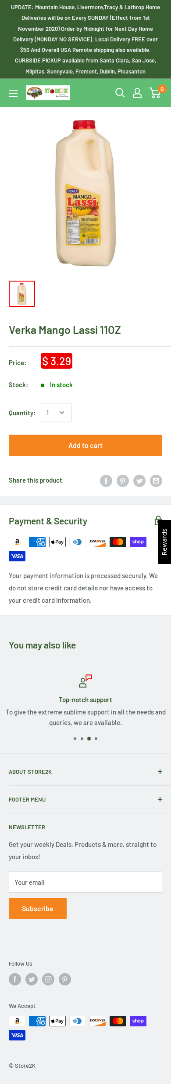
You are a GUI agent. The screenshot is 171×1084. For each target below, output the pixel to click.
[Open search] (120, 93)
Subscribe (37, 908)
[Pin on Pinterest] (123, 480)
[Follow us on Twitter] (31, 979)
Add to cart (85, 445)
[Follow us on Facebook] (15, 979)
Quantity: (22, 413)
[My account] (137, 93)
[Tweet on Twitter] (139, 480)
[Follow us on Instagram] (48, 979)
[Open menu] (13, 93)
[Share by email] (156, 480)
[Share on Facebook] (106, 480)
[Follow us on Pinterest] (65, 979)
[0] (155, 93)
